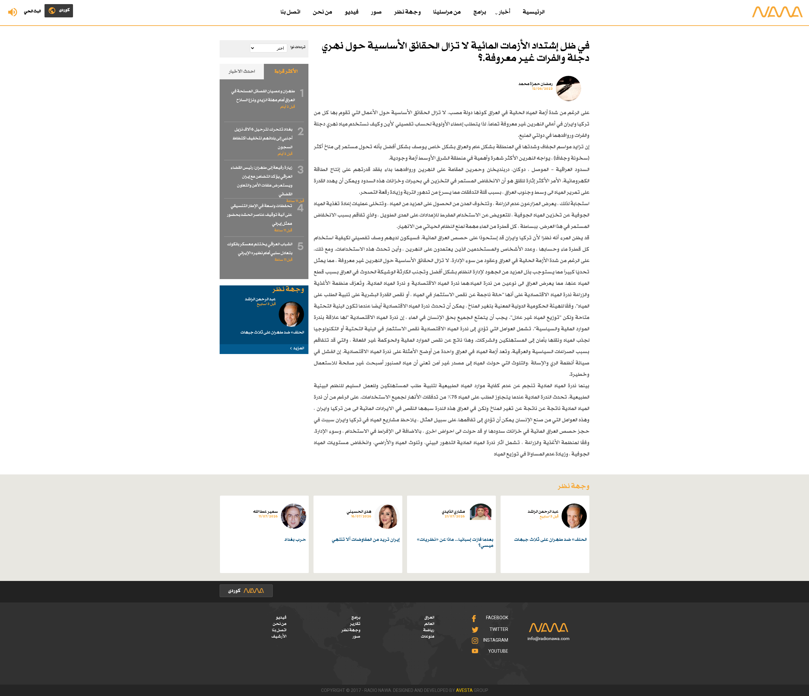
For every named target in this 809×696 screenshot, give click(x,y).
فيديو (351, 12)
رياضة (428, 630)
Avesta (464, 690)
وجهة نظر (407, 12)
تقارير (355, 623)
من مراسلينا (447, 12)
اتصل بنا (290, 12)
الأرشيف (278, 636)
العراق (429, 617)
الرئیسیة (533, 12)
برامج (479, 12)
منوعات (427, 636)
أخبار (504, 12)
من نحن (322, 12)
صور (376, 12)
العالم (429, 623)
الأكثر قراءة (286, 72)
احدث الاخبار (242, 72)
